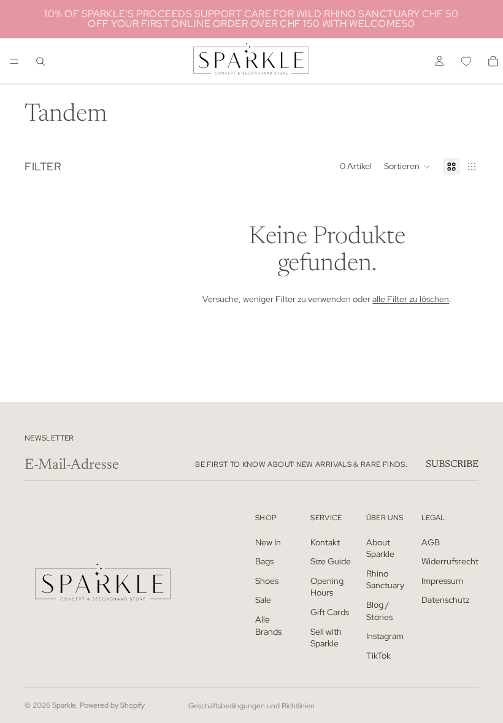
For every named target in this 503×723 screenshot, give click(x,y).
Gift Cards (329, 612)
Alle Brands (268, 625)
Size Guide (330, 561)
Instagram (385, 636)
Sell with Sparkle (326, 637)
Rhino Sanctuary (385, 579)
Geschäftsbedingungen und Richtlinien (251, 706)
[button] (407, 166)
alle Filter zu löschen (410, 299)
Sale (263, 599)
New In (268, 541)
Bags (264, 561)
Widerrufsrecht (449, 561)
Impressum (442, 580)
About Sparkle (380, 547)
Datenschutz (445, 599)
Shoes (266, 580)
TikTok (378, 655)
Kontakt (325, 541)
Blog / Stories (379, 611)
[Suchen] (40, 61)
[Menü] (14, 61)
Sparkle (64, 705)
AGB (430, 541)
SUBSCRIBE (452, 464)
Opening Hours (327, 587)
